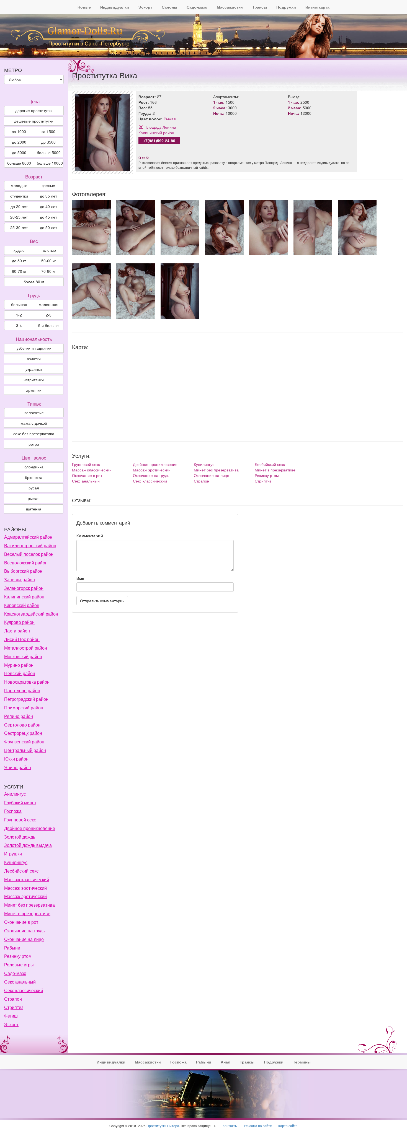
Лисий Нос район (22, 639)
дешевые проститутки (33, 121)
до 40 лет (48, 206)
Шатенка (33, 509)
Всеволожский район (26, 562)
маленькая (48, 304)
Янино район (17, 767)
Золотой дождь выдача (28, 845)
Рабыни (12, 948)
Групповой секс (86, 464)
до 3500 (48, 142)
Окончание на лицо (211, 475)
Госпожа (13, 811)
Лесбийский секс (270, 464)
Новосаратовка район (27, 682)
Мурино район (19, 665)
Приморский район (23, 707)
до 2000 (19, 142)
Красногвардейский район (31, 614)
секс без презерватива (33, 433)
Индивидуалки (114, 7)
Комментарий (89, 535)
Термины (302, 1062)
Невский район (19, 673)
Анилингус (15, 794)
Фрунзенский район (24, 741)
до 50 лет (48, 227)
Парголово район (22, 690)
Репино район (18, 716)
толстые (48, 250)
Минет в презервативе (275, 470)
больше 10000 (50, 163)
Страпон (201, 481)
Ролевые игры (19, 964)
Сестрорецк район (23, 733)
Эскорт (145, 7)
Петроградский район (26, 699)
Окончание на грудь (151, 475)
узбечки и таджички (34, 348)
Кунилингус (204, 464)
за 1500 (48, 131)
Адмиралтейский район (28, 537)
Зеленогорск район (23, 588)
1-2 (19, 315)
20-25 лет (19, 217)
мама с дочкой (33, 423)
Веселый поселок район (28, 554)
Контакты (230, 1125)
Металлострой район (25, 648)
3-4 (19, 325)
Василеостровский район (30, 545)
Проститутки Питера (162, 1125)
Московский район (23, 656)
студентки (19, 196)
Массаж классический (92, 470)
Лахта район (17, 630)
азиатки (34, 358)
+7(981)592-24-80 (159, 140)
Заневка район (19, 579)
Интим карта (317, 7)
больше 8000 (19, 163)
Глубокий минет (20, 802)
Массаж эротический (152, 470)
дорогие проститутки (34, 110)
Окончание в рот (87, 475)
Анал (225, 1062)
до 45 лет (48, 217)
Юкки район (16, 759)
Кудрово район (19, 622)
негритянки (34, 379)
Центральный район (25, 750)
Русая (34, 488)
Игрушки (13, 853)
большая (19, 304)
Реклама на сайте (258, 1125)
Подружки (286, 7)
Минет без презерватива (216, 470)
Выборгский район (23, 571)
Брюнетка (33, 477)
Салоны (169, 7)
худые (19, 250)
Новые (84, 7)
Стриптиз (263, 481)
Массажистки (230, 7)
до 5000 (19, 152)
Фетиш (11, 1016)
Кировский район (21, 605)
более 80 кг (34, 281)
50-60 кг (48, 260)
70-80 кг (48, 271)
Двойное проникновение (155, 464)
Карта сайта (288, 1125)
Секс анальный (86, 481)
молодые (19, 185)
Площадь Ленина (160, 127)
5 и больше (48, 325)
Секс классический (150, 481)
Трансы (259, 7)
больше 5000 (49, 152)
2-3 (48, 315)
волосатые (34, 412)
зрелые (48, 185)
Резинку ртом (267, 475)
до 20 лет (19, 206)
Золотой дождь (19, 837)
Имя (80, 578)
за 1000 (19, 131)
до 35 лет (48, 196)
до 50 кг (19, 260)
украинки (33, 369)
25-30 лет (19, 227)
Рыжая (170, 118)
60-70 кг (19, 271)
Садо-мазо (197, 7)
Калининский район (156, 132)
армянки (34, 390)
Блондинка (33, 466)
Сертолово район (22, 725)
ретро (34, 444)
